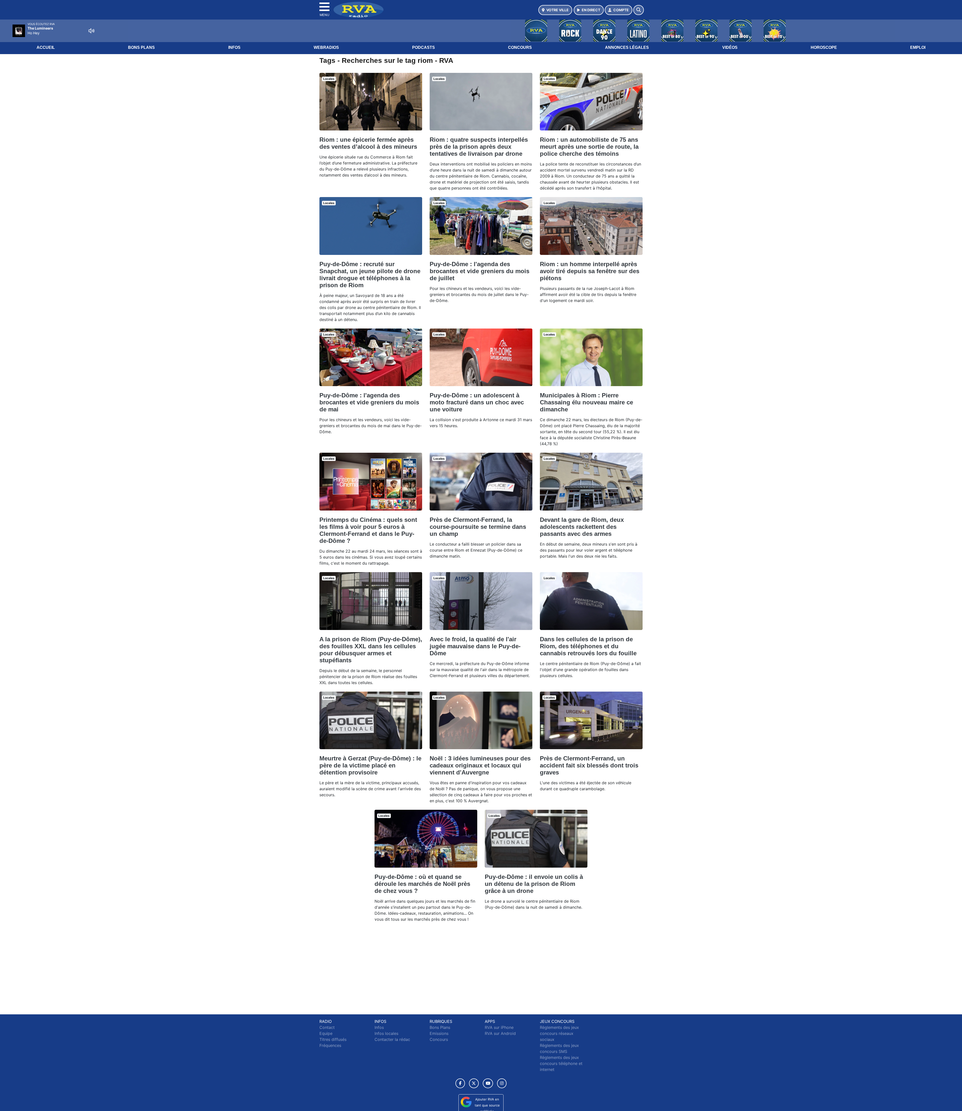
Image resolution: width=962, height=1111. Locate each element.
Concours (520, 47)
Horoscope (824, 47)
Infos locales (386, 1033)
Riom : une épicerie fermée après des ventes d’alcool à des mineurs (368, 143)
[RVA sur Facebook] (460, 1083)
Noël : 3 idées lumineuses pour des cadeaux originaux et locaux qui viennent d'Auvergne (480, 765)
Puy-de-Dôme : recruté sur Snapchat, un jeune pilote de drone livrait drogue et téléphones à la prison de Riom (369, 274)
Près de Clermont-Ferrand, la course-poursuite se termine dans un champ (478, 526)
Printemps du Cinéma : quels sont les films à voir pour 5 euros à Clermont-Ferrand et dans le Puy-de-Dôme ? (368, 530)
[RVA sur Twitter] (474, 1083)
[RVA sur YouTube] (488, 1083)
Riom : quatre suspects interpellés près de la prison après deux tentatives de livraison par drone (479, 146)
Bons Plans (141, 47)
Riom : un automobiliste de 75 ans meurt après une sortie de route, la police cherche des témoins (589, 146)
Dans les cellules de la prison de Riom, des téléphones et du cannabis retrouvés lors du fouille (588, 646)
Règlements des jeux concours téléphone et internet (561, 1063)
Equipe (325, 1033)
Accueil (46, 47)
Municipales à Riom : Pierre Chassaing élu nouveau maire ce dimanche (586, 402)
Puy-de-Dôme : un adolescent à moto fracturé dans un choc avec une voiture (477, 402)
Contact (327, 1027)
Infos (234, 47)
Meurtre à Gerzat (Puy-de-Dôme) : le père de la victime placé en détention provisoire (370, 765)
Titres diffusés (332, 1039)
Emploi (917, 47)
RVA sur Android (500, 1033)
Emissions (439, 1033)
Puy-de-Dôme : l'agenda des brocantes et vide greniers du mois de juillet (479, 271)
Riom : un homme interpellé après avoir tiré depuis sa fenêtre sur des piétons (589, 271)
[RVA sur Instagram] (502, 1083)
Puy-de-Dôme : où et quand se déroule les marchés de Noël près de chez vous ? (422, 883)
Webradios (326, 47)
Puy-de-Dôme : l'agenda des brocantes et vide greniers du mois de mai (369, 402)
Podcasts (423, 47)
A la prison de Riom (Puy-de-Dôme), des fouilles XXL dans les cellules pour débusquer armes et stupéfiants (370, 650)
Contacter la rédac (392, 1039)
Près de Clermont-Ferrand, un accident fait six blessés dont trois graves (589, 765)
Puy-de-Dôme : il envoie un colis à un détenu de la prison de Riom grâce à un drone (534, 883)
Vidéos (730, 47)
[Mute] (91, 31)
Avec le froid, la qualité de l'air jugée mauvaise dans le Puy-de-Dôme (475, 646)
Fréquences (330, 1045)
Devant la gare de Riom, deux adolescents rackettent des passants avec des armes (582, 526)
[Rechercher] (638, 10)
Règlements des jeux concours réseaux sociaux (559, 1033)
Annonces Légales (627, 47)
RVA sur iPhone (499, 1027)
